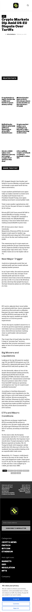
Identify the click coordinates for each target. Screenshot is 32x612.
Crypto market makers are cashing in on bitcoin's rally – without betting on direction (23, 128)
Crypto (10, 470)
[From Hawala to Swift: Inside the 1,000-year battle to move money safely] (8, 89)
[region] (16, 597)
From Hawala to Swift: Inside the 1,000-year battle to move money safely (8, 101)
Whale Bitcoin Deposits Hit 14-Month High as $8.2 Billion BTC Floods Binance (24, 489)
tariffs (13, 473)
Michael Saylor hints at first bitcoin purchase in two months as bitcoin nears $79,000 (23, 102)
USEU (18, 473)
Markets (26, 470)
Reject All (16, 608)
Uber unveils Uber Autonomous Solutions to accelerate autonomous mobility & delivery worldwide (8, 490)
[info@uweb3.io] (3, 34)
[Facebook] (4, 174)
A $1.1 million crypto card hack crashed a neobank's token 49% (23, 154)
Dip (15, 470)
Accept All (16, 599)
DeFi (4, 16)
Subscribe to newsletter (16, 528)
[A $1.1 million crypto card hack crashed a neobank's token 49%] (23, 143)
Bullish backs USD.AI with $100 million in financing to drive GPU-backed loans (8, 128)
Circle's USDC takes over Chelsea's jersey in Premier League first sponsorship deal (8, 156)
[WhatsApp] (19, 174)
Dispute (19, 470)
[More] (24, 174)
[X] (9, 174)
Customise (16, 603)
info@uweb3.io (11, 34)
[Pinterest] (14, 174)
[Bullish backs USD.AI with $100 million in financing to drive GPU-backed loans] (8, 116)
